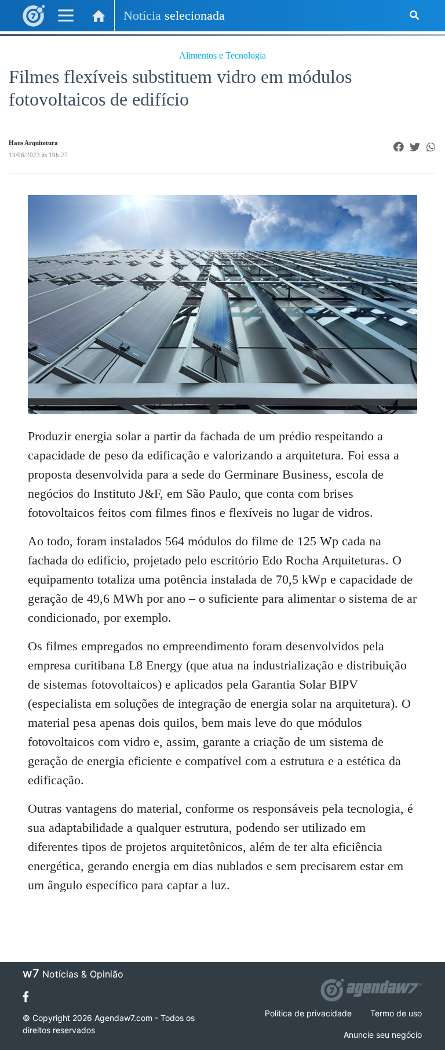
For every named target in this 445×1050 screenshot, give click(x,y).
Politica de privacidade (308, 1013)
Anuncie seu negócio (383, 1035)
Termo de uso (396, 1013)
